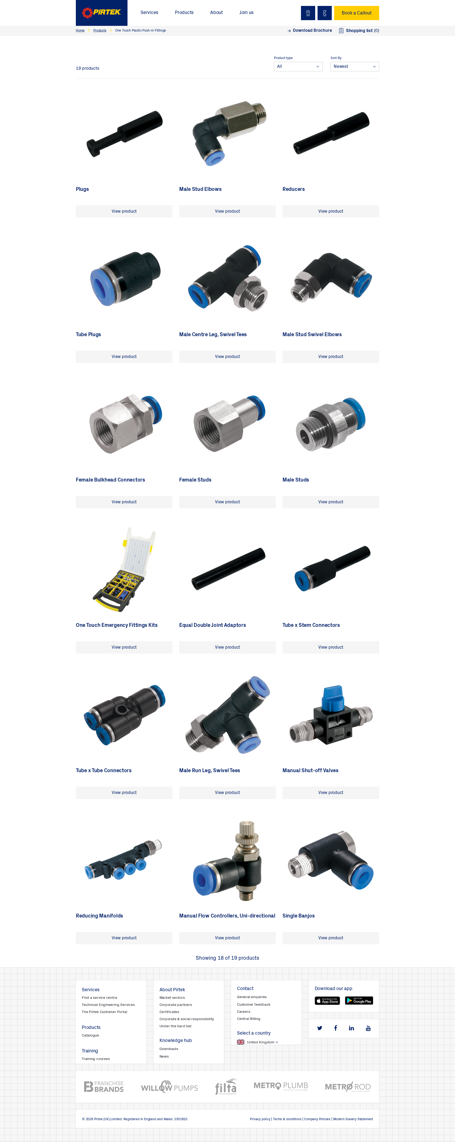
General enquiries (252, 997)
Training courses (95, 1059)
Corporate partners (175, 1005)
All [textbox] (279, 67)
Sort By (336, 58)
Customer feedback (253, 1005)
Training (90, 1051)
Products (184, 13)
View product (124, 212)
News (164, 1057)
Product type (283, 58)
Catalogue (90, 1035)
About (216, 13)
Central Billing (248, 1019)
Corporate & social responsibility (186, 1019)
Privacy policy (260, 1119)
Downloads (168, 1049)
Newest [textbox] (341, 67)
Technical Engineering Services (108, 1005)
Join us (246, 13)
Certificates (169, 1012)
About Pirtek (172, 990)
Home (80, 30)
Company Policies (317, 1119)
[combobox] (298, 66)
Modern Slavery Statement (353, 1119)
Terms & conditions (287, 1119)
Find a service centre (99, 998)
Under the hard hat (175, 1026)
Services (149, 13)
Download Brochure (312, 31)
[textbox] (252, 1042)
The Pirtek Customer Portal (104, 1012)
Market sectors (172, 998)
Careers (243, 1012)
